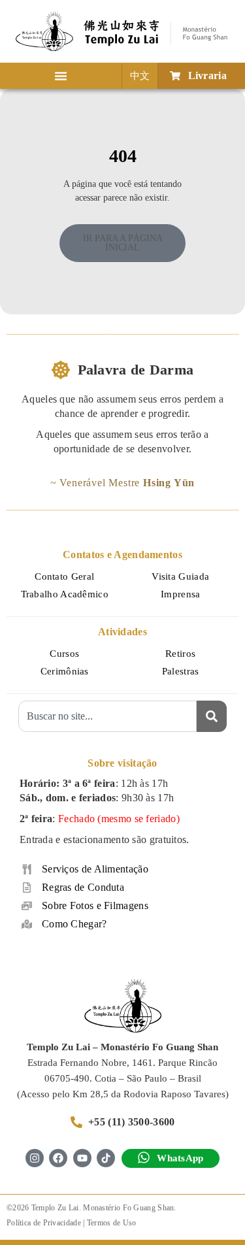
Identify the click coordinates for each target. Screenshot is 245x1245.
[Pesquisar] (212, 716)
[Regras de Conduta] (27, 887)
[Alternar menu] (60, 75)
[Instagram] (34, 1158)
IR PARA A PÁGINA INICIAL (123, 242)
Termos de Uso (112, 1222)
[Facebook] (58, 1158)
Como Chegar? (74, 923)
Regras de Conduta (83, 887)
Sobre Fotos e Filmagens (95, 905)
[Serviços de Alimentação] (27, 869)
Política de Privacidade (44, 1222)
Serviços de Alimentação (95, 868)
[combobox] (107, 716)
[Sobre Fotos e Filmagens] (27, 906)
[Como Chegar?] (27, 924)
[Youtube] (82, 1158)
